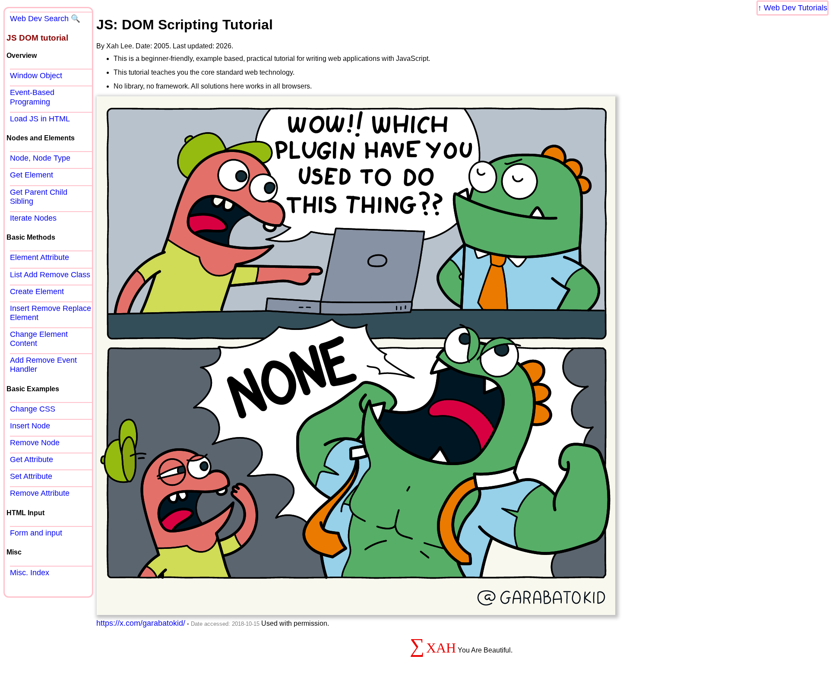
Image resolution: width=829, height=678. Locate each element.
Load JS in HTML (40, 118)
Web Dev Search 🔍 (45, 18)
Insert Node (30, 425)
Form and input (36, 533)
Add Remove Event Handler (43, 365)
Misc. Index (29, 572)
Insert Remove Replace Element (50, 313)
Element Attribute (39, 257)
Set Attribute (31, 476)
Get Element (31, 175)
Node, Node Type (40, 158)
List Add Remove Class (50, 274)
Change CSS (32, 409)
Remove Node (35, 442)
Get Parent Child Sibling (38, 197)
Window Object (36, 75)
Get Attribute (31, 459)
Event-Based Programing (32, 97)
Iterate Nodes (33, 218)
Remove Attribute (40, 493)
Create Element (37, 291)
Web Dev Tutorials (795, 7)
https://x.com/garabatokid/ (140, 623)
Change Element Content (39, 339)
